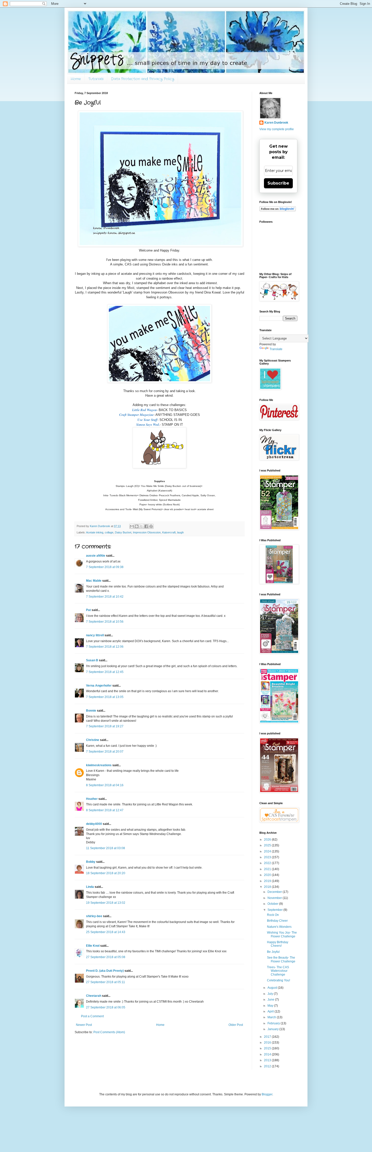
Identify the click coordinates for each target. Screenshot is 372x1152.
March (272, 1017)
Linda (90, 887)
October (273, 904)
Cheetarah (93, 996)
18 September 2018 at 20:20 (105, 873)
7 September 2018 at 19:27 (104, 726)
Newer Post (84, 1025)
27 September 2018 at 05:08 (105, 957)
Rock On (273, 915)
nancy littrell (95, 635)
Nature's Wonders (279, 927)
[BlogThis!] (136, 526)
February (274, 1023)
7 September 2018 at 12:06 (104, 646)
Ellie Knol (92, 945)
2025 (268, 845)
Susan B (92, 660)
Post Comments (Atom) (109, 1032)
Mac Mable (93, 580)
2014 (268, 1054)
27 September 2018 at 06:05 (105, 1007)
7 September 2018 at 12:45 (104, 672)
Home (76, 78)
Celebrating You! (278, 980)
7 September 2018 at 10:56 (104, 621)
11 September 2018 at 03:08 (105, 848)
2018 (268, 887)
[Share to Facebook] (146, 526)
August (272, 987)
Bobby (90, 862)
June (271, 999)
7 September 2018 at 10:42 (104, 596)
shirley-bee (94, 916)
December (275, 892)
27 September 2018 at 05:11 (105, 982)
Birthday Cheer (277, 920)
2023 (268, 857)
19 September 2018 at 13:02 (105, 903)
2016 (268, 1042)
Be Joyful (273, 952)
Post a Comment (92, 1016)
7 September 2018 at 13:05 (104, 697)
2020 (268, 875)
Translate (276, 349)
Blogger (267, 1094)
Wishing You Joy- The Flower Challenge (282, 934)
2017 (268, 1036)
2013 (268, 1060)
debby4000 (94, 824)
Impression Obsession (147, 532)
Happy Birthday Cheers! (277, 943)
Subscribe (278, 183)
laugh (180, 532)
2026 (268, 839)
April (271, 1011)
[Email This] (131, 526)
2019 (268, 881)
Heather (92, 799)
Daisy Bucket (123, 532)
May (270, 1005)
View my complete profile (276, 129)
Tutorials (96, 78)
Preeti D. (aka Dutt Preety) (105, 971)
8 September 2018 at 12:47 (104, 810)
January (273, 1029)
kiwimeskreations (99, 765)
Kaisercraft (169, 532)
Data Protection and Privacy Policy (142, 78)
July (270, 994)
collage (109, 532)
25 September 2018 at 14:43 (105, 932)
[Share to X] (141, 526)
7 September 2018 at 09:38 (104, 567)
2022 (268, 863)
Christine (92, 740)
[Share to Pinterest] (151, 526)
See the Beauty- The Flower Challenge (281, 959)
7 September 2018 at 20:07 (104, 751)
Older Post (236, 1025)
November (275, 898)
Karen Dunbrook (276, 122)
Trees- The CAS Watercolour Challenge (278, 970)
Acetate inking (94, 532)
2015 (268, 1048)
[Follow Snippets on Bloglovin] (277, 210)
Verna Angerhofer (99, 685)
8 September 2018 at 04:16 (104, 785)
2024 (268, 851)
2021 (268, 869)
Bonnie (91, 710)
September (275, 910)
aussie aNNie (95, 555)
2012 (268, 1066)
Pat (88, 610)
